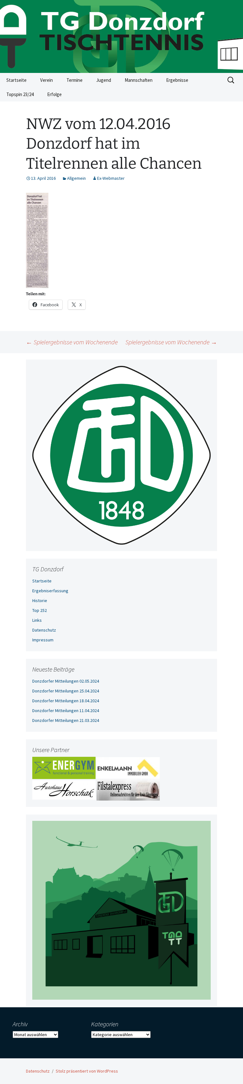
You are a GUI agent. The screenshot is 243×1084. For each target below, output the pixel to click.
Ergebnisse (177, 80)
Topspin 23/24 (20, 94)
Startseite (16, 80)
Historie (39, 600)
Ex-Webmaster (111, 178)
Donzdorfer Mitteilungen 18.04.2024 (65, 701)
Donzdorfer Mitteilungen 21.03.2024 (65, 720)
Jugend (103, 80)
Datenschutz (44, 630)
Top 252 (39, 610)
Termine (74, 80)
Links (37, 620)
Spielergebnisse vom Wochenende (72, 342)
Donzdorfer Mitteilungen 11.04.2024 (65, 710)
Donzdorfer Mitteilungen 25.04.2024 (65, 691)
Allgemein (76, 178)
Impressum (42, 640)
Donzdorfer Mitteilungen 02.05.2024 (65, 681)
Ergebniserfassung (50, 591)
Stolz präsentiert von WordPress (87, 1071)
